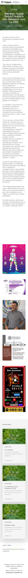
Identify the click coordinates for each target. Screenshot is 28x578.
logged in (14, 549)
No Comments (18, 26)
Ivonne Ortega (14, 9)
